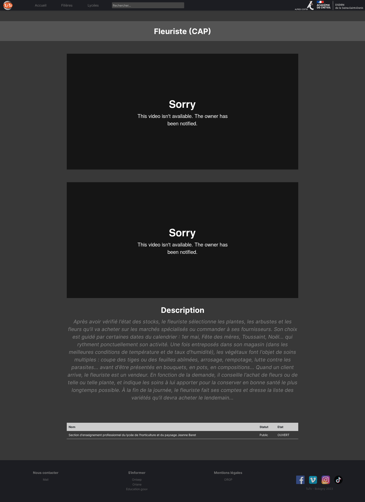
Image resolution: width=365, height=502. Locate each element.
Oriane (137, 484)
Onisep (137, 479)
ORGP (228, 479)
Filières (66, 5)
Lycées (93, 5)
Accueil (40, 5)
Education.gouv (137, 489)
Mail (45, 479)
